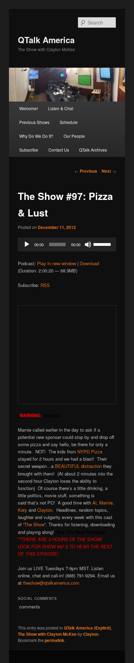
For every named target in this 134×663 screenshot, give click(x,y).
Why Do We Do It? (36, 136)
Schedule (69, 122)
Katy (22, 510)
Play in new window (56, 263)
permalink (54, 640)
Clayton (44, 510)
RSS (45, 285)
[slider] (103, 244)
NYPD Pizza (89, 451)
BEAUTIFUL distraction (78, 466)
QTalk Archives (93, 150)
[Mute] (88, 244)
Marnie (106, 502)
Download (89, 263)
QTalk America (46, 40)
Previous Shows (34, 122)
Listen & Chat (60, 108)
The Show (34, 524)
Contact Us (58, 150)
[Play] (26, 244)
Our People (74, 136)
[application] (67, 244)
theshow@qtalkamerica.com (51, 582)
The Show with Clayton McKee (47, 634)
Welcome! (28, 108)
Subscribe (28, 150)
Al (94, 502)
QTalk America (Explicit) (87, 628)
